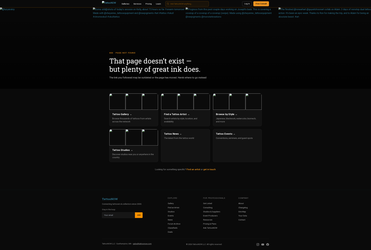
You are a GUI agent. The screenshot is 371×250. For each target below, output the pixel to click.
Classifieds (172, 228)
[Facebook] (267, 244)
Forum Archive (174, 224)
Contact (241, 220)
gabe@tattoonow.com (142, 244)
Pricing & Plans (209, 224)
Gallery (171, 203)
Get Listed (207, 203)
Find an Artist (173, 207)
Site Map (242, 211)
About (241, 203)
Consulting (207, 207)
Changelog (243, 207)
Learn (158, 4)
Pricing (149, 4)
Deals (170, 232)
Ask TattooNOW (210, 228)
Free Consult (261, 4)
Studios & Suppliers (211, 211)
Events (171, 215)
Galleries (125, 4)
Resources (207, 220)
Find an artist (193, 169)
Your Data (242, 215)
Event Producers (210, 215)
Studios (171, 211)
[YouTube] (262, 244)
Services (137, 4)
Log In (247, 4)
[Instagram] (258, 244)
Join (139, 215)
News (170, 220)
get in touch (209, 169)
